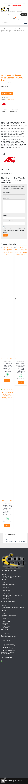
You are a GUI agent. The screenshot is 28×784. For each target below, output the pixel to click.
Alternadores (5, 633)
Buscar (24, 14)
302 (13, 595)
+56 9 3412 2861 (6, 618)
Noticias (9, 5)
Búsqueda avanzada (16, 5)
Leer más (7, 380)
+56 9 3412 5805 (6, 621)
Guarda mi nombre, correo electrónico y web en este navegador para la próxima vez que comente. (14, 230)
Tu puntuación (7, 192)
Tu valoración (6, 198)
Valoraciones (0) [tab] (13, 111)
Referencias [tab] (15, 109)
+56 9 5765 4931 (6, 587)
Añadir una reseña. (12, 83)
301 (10, 595)
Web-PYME (19, 780)
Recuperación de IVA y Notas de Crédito (16, 541)
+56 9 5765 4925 (6, 590)
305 (21, 595)
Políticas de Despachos (8, 3)
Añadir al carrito (8, 93)
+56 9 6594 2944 (6, 589)
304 (18, 595)
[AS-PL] (4, 104)
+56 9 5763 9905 (6, 598)
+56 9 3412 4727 (6, 592)
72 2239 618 (5, 623)
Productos (6, 28)
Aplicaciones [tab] (5, 109)
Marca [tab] (3, 111)
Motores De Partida (19, 28)
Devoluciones (19, 1)
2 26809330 (5, 600)
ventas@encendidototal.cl (8, 584)
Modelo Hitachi (4, 30)
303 (16, 595)
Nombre (5, 215)
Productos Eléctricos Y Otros (9, 636)
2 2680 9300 (5, 595)
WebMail (14, 781)
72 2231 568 (5, 624)
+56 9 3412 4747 (6, 620)
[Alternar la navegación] (26, 23)
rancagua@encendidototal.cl (9, 615)
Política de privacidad (9, 650)
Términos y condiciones (8, 644)
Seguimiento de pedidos (20, 3)
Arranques (12, 28)
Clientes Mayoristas (11, 1)
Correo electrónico (8, 221)
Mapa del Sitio (6, 653)
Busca (7, 539)
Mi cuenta (5, 23)
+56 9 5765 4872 (6, 593)
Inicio (2, 28)
